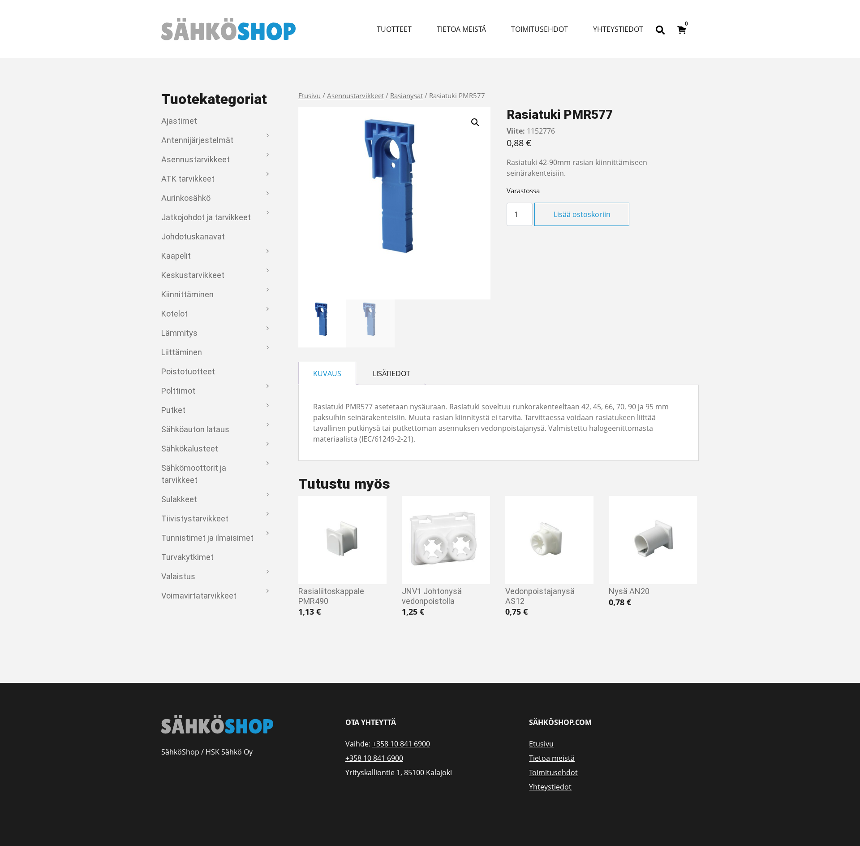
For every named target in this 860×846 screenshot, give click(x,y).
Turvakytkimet (187, 557)
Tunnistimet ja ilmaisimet (207, 537)
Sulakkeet (179, 499)
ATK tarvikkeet (188, 178)
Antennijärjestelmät (197, 140)
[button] (475, 122)
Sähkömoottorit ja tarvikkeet (193, 474)
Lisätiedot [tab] (391, 373)
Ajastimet (179, 121)
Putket (173, 410)
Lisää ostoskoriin (582, 214)
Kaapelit (176, 255)
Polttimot (178, 390)
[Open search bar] (660, 29)
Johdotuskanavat (193, 236)
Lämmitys (179, 333)
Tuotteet (394, 29)
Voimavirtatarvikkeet (198, 595)
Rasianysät (406, 95)
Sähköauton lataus (195, 429)
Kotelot (174, 313)
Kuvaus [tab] (327, 373)
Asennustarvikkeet (195, 159)
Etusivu (309, 95)
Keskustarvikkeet (192, 275)
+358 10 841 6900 (401, 744)
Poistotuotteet (188, 371)
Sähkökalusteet (189, 448)
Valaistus (178, 576)
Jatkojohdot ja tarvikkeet (206, 217)
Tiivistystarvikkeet (194, 518)
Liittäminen (181, 352)
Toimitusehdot (539, 29)
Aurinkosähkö (186, 198)
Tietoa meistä (461, 29)
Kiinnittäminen (187, 294)
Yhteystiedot (618, 29)
